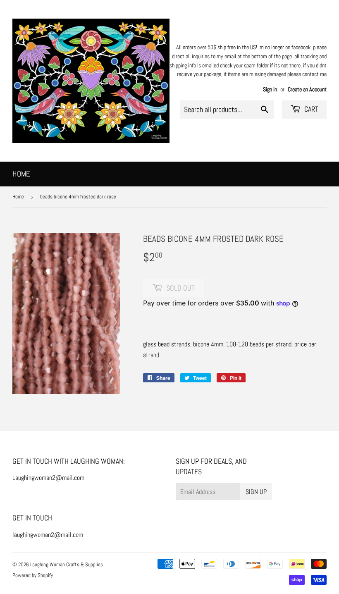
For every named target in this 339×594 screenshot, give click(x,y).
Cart (310, 109)
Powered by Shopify (32, 575)
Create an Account (307, 89)
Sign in (270, 89)
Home (21, 174)
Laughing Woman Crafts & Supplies (66, 564)
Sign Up (256, 491)
